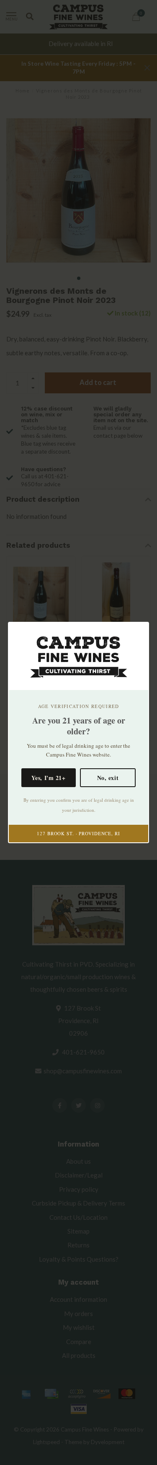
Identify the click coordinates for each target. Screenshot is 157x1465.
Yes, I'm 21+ (48, 777)
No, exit (107, 777)
